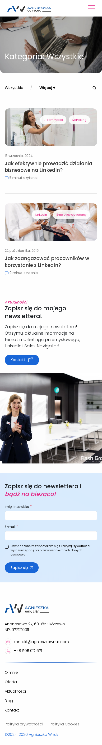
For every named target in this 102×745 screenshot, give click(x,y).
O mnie (11, 672)
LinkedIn (41, 215)
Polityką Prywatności (75, 546)
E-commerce (53, 120)
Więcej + (47, 87)
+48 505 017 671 (28, 650)
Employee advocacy (71, 215)
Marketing (79, 120)
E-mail (11, 526)
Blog (9, 700)
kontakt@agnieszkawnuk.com (41, 641)
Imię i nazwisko (18, 506)
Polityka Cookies (64, 724)
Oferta (11, 682)
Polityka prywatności (24, 724)
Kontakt (17, 359)
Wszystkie (14, 87)
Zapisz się (19, 567)
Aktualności (15, 691)
